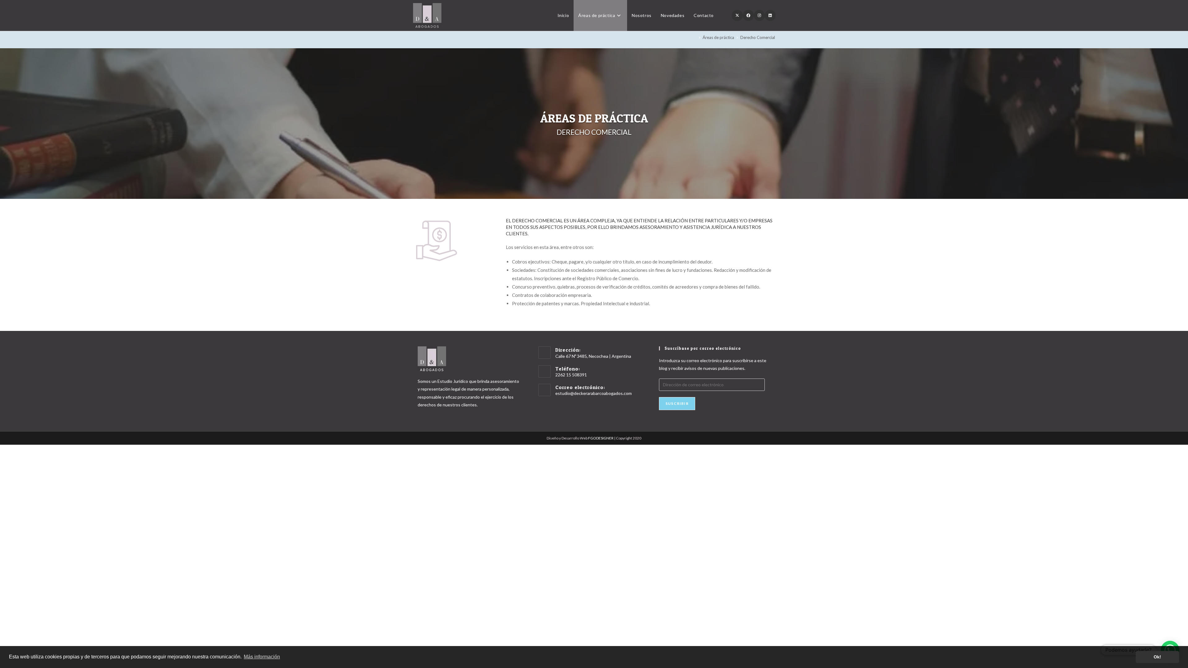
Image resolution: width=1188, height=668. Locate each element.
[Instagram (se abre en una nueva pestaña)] (759, 15)
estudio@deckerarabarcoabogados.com (593, 393)
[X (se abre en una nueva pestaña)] (737, 15)
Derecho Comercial (757, 37)
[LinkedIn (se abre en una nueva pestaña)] (770, 15)
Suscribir (677, 403)
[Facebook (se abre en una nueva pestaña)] (748, 15)
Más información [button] (262, 656)
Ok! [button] (1157, 656)
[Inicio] (694, 37)
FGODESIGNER (600, 438)
